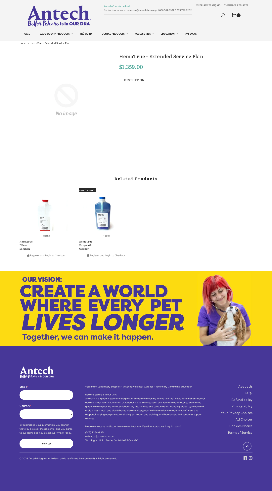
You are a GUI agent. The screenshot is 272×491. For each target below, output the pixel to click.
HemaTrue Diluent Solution (26, 245)
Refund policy (241, 400)
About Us (245, 386)
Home (23, 43)
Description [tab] (134, 80)
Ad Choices (244, 419)
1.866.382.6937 (166, 10)
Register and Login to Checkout (47, 255)
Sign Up (46, 443)
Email (24, 386)
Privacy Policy (242, 406)
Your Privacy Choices (236, 413)
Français (214, 5)
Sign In (228, 5)
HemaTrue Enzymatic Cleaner (85, 245)
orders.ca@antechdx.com (141, 10)
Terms (30, 432)
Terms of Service (240, 432)
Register (243, 5)
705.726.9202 (184, 10)
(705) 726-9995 (94, 432)
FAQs (248, 393)
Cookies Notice (240, 426)
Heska (46, 235)
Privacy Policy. (63, 432)
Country (25, 405)
